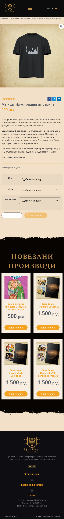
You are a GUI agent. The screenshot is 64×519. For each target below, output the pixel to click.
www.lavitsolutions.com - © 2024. (47, 516)
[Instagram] (34, 466)
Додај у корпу (36, 215)
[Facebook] (30, 466)
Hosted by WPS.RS (10, 516)
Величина (10, 200)
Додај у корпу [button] (16, 327)
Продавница (16, 18)
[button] (29, 8)
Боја (10, 189)
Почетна (4, 18)
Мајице (26, 18)
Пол (10, 178)
